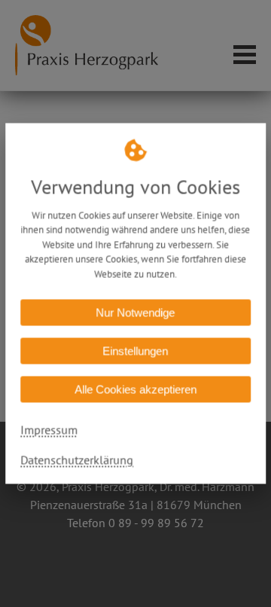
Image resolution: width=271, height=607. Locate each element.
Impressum (49, 430)
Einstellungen (136, 351)
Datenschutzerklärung (76, 460)
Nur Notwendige (135, 313)
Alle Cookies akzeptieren (135, 389)
